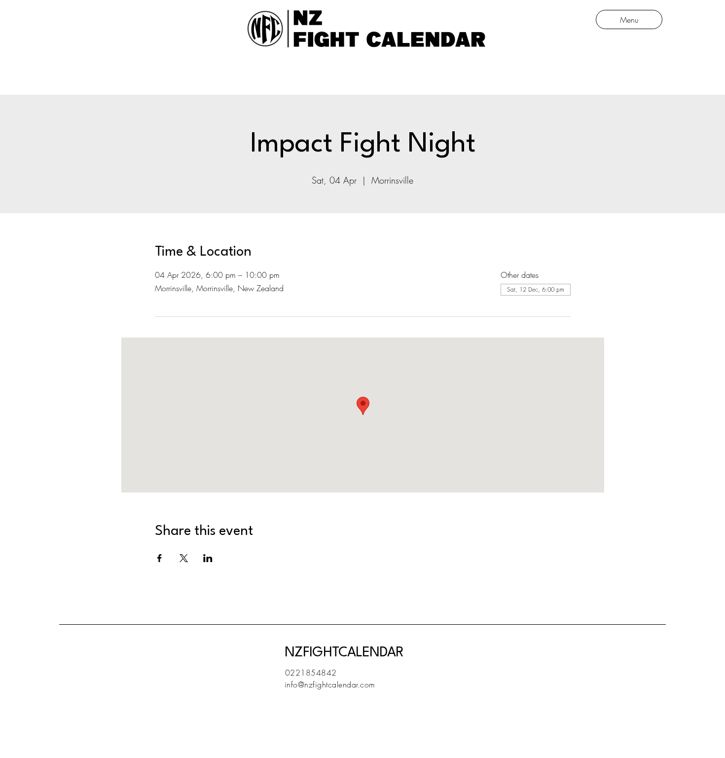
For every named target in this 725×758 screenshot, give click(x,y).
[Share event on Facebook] (159, 558)
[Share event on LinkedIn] (208, 558)
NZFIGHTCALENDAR (344, 653)
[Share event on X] (183, 558)
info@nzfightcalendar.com (330, 684)
